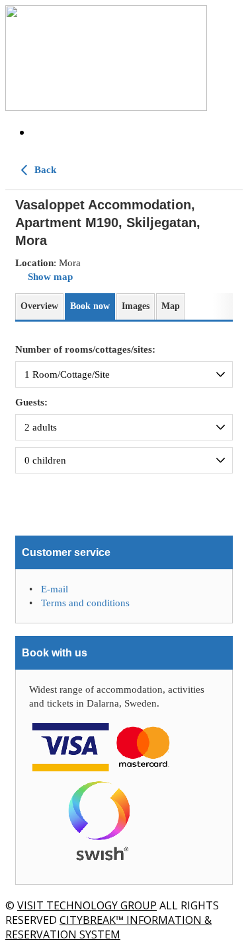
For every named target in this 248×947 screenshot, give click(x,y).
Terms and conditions (85, 603)
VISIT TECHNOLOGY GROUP (87, 905)
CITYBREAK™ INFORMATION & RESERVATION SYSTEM (108, 927)
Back (44, 169)
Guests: (31, 402)
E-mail (54, 589)
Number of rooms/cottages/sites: (85, 350)
